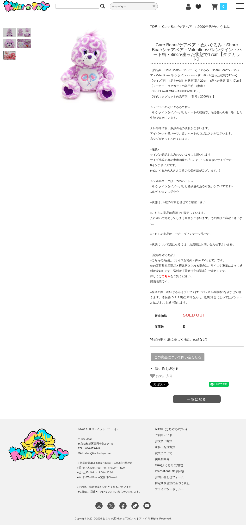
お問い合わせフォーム (169, 477)
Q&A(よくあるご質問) (169, 465)
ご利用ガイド (163, 435)
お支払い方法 (163, 441)
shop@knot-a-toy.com (98, 453)
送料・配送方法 (165, 447)
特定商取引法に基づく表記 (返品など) (178, 339)
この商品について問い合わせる (177, 357)
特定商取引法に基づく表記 (172, 483)
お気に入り (164, 375)
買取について (163, 453)
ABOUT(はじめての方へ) (171, 429)
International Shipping (169, 471)
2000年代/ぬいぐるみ (213, 26)
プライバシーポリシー (169, 489)
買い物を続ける (166, 368)
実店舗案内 (162, 459)
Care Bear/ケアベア (177, 26)
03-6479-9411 (93, 448)
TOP (153, 26)
